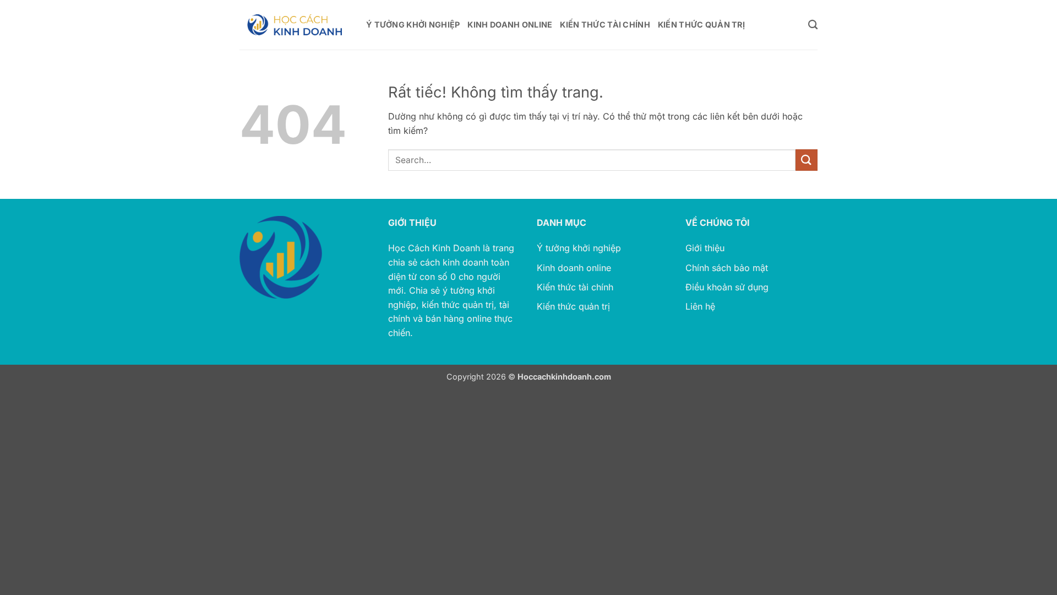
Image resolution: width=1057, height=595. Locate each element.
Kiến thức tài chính (575, 287)
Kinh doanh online (574, 267)
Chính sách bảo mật (726, 267)
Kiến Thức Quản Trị (701, 24)
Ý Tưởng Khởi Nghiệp (413, 24)
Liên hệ (700, 306)
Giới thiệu (704, 247)
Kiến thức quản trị (573, 306)
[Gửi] (807, 160)
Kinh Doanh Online (509, 24)
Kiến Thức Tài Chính (605, 24)
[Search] (813, 25)
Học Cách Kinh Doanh (434, 247)
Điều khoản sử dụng (727, 287)
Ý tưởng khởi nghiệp (579, 247)
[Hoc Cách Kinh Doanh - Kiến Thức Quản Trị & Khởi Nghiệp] (294, 24)
